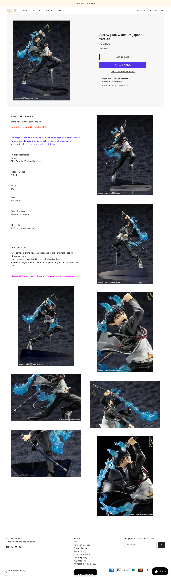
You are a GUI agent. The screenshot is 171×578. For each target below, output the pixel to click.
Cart (162, 11)
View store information (115, 86)
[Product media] (46, 326)
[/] (11, 10)
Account (152, 11)
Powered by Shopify (16, 570)
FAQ (76, 541)
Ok (161, 545)
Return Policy (80, 551)
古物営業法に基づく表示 (85, 564)
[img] (7, 546)
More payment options (123, 72)
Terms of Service (82, 554)
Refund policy (80, 557)
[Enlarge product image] (48, 60)
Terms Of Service (82, 545)
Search (141, 11)
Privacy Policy (80, 548)
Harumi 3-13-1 (127, 78)
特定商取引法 (80, 561)
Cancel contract (85, 574)
